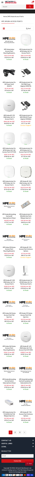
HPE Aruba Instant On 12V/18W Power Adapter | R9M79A (25, 84)
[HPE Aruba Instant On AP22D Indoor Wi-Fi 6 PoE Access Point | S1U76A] (26, 271)
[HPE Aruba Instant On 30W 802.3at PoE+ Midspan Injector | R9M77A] (26, 205)
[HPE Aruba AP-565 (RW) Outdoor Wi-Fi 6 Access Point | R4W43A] (26, 172)
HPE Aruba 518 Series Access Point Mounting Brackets (9, 249)
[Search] (30, 6)
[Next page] (24, 432)
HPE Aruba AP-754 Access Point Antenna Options (26, 414)
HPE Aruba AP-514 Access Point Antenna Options (26, 249)
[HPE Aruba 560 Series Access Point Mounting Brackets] (9, 337)
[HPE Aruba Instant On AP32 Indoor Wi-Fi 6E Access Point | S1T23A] (9, 139)
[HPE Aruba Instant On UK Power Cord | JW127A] (9, 73)
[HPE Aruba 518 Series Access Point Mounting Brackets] (9, 238)
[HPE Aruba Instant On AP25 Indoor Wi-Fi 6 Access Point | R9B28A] (9, 172)
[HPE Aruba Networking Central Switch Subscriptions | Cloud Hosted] (9, 369)
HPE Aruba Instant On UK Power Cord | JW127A (9, 84)
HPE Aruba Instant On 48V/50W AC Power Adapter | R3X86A (25, 117)
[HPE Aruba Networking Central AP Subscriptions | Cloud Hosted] (9, 205)
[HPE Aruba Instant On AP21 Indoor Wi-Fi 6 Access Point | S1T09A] (26, 139)
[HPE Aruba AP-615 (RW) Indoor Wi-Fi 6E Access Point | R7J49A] (26, 337)
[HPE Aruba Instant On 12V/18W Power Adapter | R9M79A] (26, 73)
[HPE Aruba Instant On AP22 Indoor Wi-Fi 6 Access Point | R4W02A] (26, 40)
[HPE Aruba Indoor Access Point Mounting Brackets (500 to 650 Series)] (9, 40)
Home (5, 16)
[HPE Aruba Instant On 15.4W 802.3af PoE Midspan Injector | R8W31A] (9, 403)
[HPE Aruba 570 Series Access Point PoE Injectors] (26, 304)
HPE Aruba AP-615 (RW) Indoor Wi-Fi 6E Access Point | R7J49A (26, 348)
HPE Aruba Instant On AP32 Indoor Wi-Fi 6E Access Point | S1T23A (9, 150)
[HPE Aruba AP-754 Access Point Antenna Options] (26, 403)
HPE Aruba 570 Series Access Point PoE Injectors (25, 315)
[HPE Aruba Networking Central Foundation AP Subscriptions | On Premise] (26, 369)
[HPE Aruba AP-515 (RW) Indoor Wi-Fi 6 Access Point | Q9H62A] (9, 106)
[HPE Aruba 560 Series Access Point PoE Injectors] (9, 304)
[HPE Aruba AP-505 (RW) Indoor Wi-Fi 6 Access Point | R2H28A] (9, 271)
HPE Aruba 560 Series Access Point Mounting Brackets (9, 348)
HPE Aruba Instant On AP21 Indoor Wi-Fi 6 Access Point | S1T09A (26, 150)
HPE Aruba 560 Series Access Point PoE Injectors (9, 315)
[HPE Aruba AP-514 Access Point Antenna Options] (26, 238)
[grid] (4, 28)
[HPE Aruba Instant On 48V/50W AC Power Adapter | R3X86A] (26, 106)
